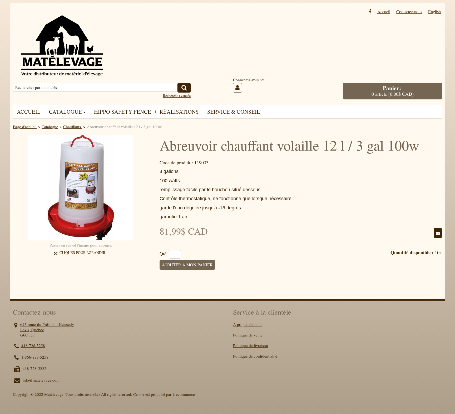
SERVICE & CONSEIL (233, 111)
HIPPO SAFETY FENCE (122, 111)
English (434, 11)
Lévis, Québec (32, 329)
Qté (163, 253)
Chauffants (72, 126)
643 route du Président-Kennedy (47, 324)
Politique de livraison (250, 345)
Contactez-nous (409, 11)
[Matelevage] (61, 41)
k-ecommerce (184, 394)
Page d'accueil (25, 126)
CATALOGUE (65, 111)
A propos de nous (247, 324)
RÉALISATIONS (179, 111)
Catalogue (50, 126)
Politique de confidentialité (255, 356)
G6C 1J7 (27, 335)
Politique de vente (248, 335)
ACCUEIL (29, 111)
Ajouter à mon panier (187, 265)
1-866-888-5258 (34, 357)
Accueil (383, 11)
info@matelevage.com (41, 380)
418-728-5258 (33, 345)
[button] (392, 91)
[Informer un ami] (438, 233)
